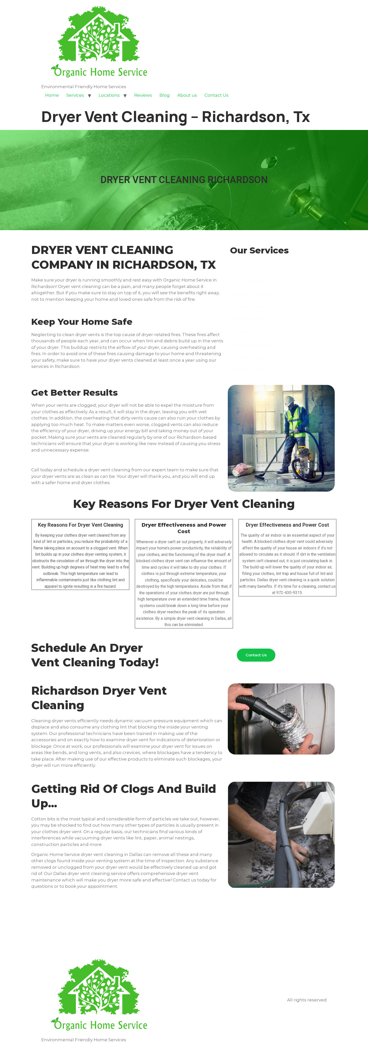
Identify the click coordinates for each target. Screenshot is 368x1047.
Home (52, 95)
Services (75, 95)
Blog (164, 95)
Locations (109, 95)
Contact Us (217, 95)
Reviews (143, 95)
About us (187, 95)
